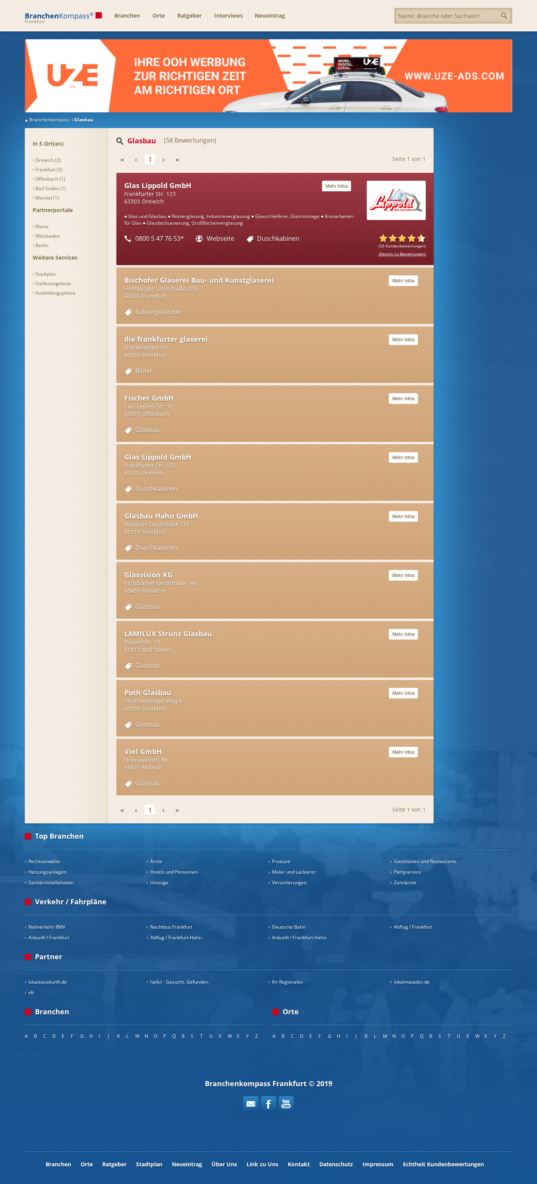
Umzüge (159, 882)
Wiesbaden (47, 236)
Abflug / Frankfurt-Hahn (176, 937)
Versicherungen (289, 882)
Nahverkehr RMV (46, 927)
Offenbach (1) (50, 179)
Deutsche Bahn (288, 927)
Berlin (41, 245)
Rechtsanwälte (44, 861)
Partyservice (407, 872)
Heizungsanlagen (47, 872)
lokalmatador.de (412, 982)
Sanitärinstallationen (51, 882)
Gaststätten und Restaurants (425, 861)
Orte (159, 15)
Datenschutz (336, 1164)
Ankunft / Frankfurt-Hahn (299, 937)
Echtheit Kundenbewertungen (443, 1164)
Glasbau (147, 429)
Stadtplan (45, 274)
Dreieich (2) (48, 160)
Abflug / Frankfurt (413, 927)
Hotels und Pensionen (174, 872)
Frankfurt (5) (49, 169)
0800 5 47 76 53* (159, 238)
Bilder (144, 371)
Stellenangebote (53, 283)
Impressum (378, 1164)
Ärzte (156, 861)
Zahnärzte (405, 882)
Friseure (281, 861)
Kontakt (299, 1164)
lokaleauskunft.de (47, 982)
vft (31, 992)
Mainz (42, 226)
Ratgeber (189, 15)
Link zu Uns (262, 1164)
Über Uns (224, 1164)
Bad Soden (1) (50, 188)
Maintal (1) (47, 197)
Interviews (228, 15)
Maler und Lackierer (294, 872)
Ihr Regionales (287, 982)
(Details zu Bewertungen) (402, 254)
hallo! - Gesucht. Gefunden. (179, 982)
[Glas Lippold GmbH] (268, 75)
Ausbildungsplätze (55, 293)
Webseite (220, 238)
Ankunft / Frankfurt (48, 937)
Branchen (127, 15)
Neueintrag (270, 15)
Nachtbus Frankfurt (171, 927)
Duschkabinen (278, 238)
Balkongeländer (158, 312)
